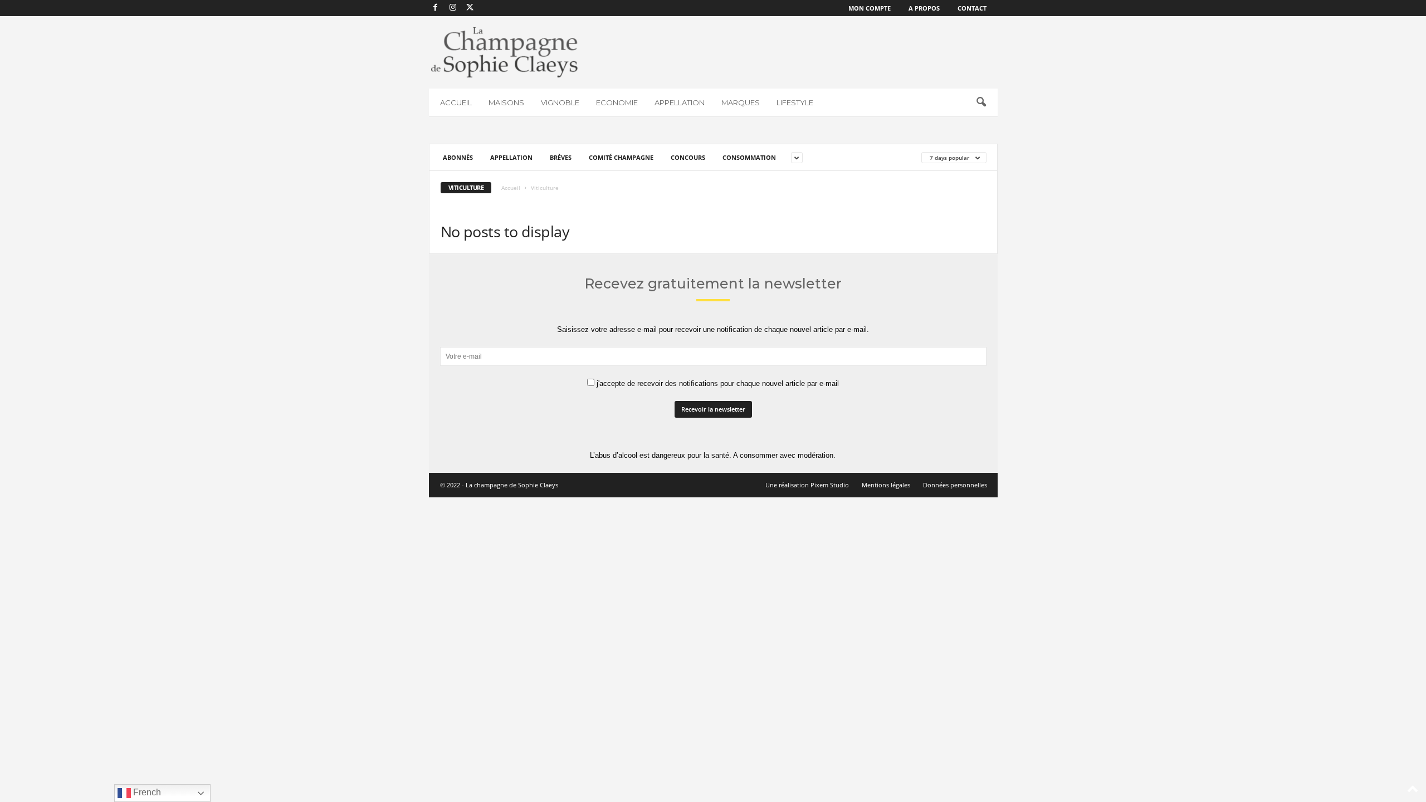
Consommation (749, 157)
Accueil (510, 188)
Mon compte (869, 8)
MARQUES (740, 102)
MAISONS (506, 102)
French (146, 792)
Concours (688, 157)
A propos (924, 8)
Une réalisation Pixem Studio (807, 485)
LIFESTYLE (795, 102)
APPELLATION (680, 102)
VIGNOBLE (560, 102)
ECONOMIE (617, 102)
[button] (981, 102)
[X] (470, 8)
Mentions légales (886, 485)
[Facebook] (435, 8)
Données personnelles (955, 485)
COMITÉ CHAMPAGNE (621, 157)
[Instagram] (453, 8)
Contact (972, 8)
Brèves (561, 157)
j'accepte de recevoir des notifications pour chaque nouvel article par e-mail (716, 383)
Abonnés (458, 157)
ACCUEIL (456, 102)
